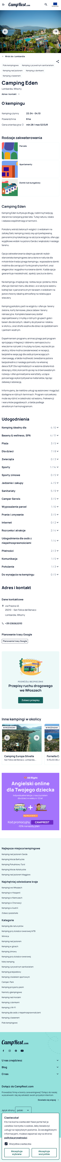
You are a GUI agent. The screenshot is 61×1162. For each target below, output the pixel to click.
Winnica (5, 936)
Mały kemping (8, 961)
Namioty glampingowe (12, 992)
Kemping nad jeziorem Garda (14, 854)
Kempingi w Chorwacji (11, 902)
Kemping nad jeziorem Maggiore (16, 874)
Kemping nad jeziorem (13, 70)
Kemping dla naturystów (12, 926)
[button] (30, 427)
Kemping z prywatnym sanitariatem (38, 65)
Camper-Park (8, 982)
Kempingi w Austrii (10, 908)
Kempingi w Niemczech (12, 897)
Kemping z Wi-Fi (9, 1007)
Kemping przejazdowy (11, 971)
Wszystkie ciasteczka (20, 1143)
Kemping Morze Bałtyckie (13, 859)
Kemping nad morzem (11, 997)
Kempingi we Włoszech (12, 887)
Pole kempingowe (11, 65)
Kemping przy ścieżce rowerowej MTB (18, 931)
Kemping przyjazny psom (13, 987)
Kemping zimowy (9, 951)
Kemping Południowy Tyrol (13, 864)
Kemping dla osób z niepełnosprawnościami (21, 1012)
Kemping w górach (10, 946)
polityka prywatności (15, 1137)
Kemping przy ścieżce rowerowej (16, 956)
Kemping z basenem (12, 75)
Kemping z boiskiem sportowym (16, 977)
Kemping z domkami (35, 70)
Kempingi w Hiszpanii (11, 892)
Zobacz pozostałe (10, 913)
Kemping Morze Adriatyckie (14, 869)
